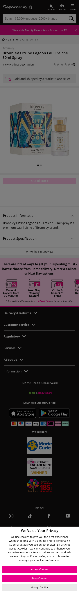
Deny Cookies (39, 578)
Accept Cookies (39, 569)
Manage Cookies (40, 587)
